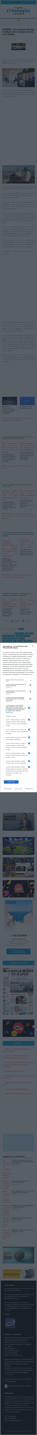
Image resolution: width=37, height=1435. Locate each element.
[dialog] (18, 717)
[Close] (33, 646)
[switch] (29, 685)
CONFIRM (11, 782)
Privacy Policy (29, 788)
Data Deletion (8, 788)
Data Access (18, 788)
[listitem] (18, 680)
